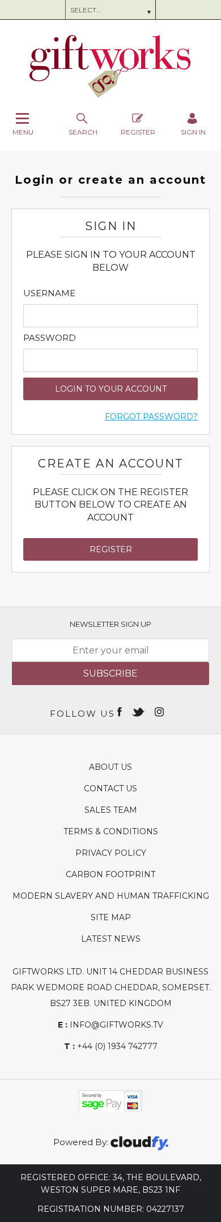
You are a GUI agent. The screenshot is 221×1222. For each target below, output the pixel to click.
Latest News (111, 939)
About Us (110, 767)
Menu (22, 132)
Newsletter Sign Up (110, 624)
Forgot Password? (151, 416)
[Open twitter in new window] (139, 711)
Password (49, 338)
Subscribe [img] (110, 673)
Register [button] (111, 549)
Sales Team (110, 810)
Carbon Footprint (110, 874)
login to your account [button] (111, 389)
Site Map (111, 917)
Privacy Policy (110, 853)
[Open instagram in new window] (160, 711)
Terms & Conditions (110, 831)
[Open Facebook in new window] (120, 711)
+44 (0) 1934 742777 (111, 1046)
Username (49, 293)
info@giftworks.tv (110, 1025)
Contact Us (110, 788)
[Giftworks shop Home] (110, 95)
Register (138, 132)
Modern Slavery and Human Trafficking (110, 896)
